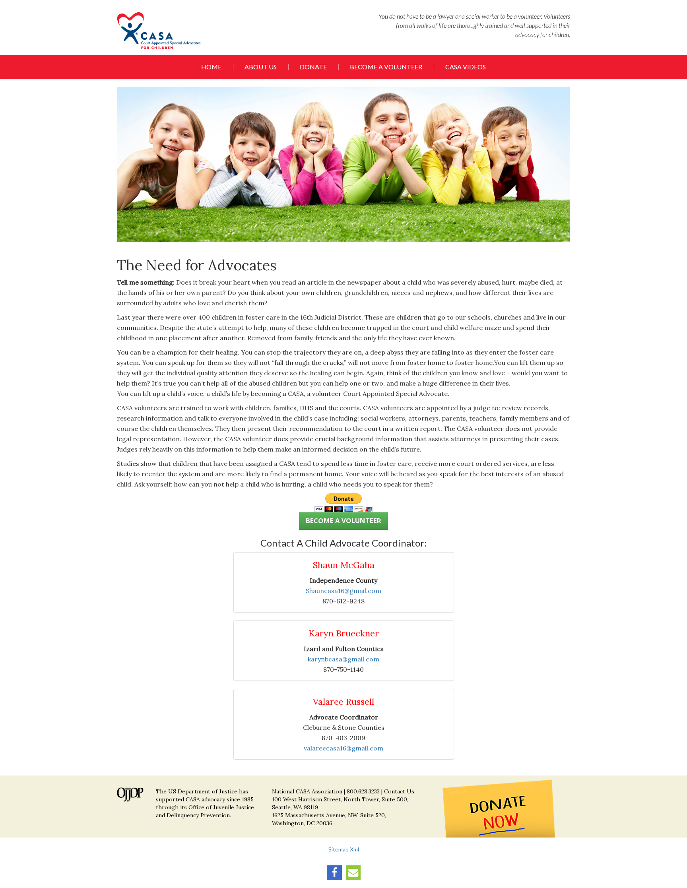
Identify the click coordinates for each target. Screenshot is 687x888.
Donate (313, 66)
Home (211, 66)
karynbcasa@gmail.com (343, 659)
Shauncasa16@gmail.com (343, 591)
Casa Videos (465, 66)
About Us (261, 66)
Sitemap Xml (343, 849)
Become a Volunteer (386, 66)
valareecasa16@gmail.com (343, 748)
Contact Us (399, 791)
